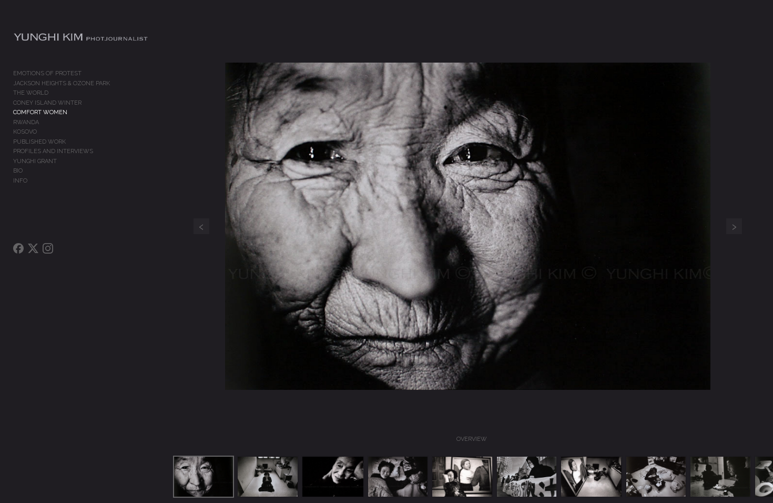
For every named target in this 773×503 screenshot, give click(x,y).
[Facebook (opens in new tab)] (18, 248)
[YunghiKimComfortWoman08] (656, 477)
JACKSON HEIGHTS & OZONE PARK (61, 83)
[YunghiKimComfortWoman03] (332, 477)
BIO (18, 170)
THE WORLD (30, 92)
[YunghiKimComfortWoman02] (268, 477)
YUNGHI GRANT (35, 161)
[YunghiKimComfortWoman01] (204, 477)
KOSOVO (25, 131)
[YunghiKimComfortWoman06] (526, 477)
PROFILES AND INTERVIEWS (53, 151)
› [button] (734, 226)
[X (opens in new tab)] (33, 248)
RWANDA (26, 122)
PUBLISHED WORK (39, 141)
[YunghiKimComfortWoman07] (591, 477)
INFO (20, 180)
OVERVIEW (471, 439)
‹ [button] (201, 226)
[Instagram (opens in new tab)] (48, 248)
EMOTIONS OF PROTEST (47, 73)
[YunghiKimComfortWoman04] (398, 477)
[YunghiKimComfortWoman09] (720, 477)
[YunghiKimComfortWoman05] (462, 477)
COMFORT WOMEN (40, 112)
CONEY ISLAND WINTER (47, 102)
